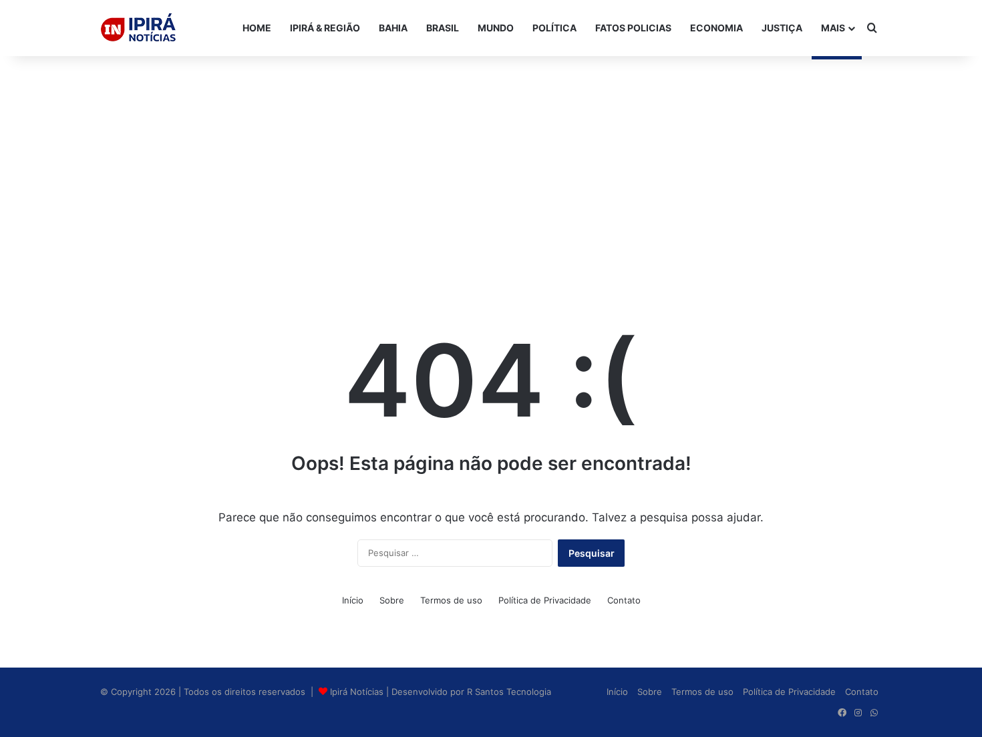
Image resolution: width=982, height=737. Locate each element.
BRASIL (442, 27)
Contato (624, 600)
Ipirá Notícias (358, 691)
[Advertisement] (491, 162)
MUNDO (496, 27)
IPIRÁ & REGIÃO (325, 27)
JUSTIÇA (782, 27)
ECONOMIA (716, 27)
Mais (833, 27)
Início (352, 600)
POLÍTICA (554, 27)
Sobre (391, 600)
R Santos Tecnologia (509, 691)
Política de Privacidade (544, 600)
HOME (256, 27)
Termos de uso (451, 600)
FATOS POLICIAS (633, 27)
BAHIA (393, 27)
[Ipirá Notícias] (138, 28)
